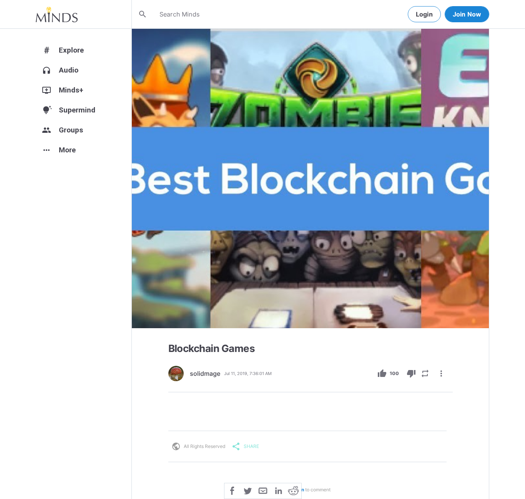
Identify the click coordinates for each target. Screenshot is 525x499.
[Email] (263, 490)
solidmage (205, 373)
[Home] (57, 14)
